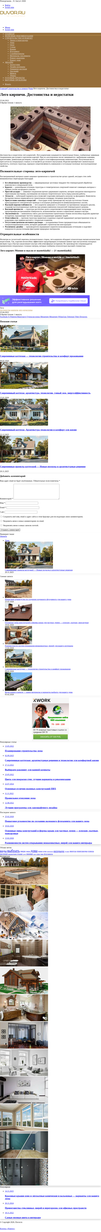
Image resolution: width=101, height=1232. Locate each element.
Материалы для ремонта (20, 56)
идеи (45, 851)
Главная (3, 89)
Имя (2, 503)
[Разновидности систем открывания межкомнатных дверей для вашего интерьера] (18, 644)
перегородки (82, 851)
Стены (12, 47)
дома (34, 851)
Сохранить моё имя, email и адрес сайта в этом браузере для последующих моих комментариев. (43, 517)
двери (22, 851)
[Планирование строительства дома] (24, 938)
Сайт (2, 512)
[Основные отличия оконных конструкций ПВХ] (24, 1130)
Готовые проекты (15, 78)
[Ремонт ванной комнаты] (24, 966)
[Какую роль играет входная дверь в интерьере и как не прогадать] (24, 1185)
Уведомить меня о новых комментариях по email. (23, 521)
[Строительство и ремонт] (12, 23)
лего (21, 310)
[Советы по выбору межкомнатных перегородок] (24, 1048)
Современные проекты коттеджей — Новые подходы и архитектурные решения (42, 466)
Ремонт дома (15, 60)
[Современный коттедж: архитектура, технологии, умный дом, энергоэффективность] (24, 388)
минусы (73, 851)
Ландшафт (14, 71)
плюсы (91, 851)
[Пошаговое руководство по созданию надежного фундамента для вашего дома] (18, 597)
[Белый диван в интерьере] (24, 1103)
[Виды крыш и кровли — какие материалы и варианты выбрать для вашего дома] (18, 690)
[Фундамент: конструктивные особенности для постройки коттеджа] (24, 993)
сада (24, 854)
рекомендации (12, 854)
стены (38, 854)
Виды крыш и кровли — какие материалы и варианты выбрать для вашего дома (39, 692)
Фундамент (14, 51)
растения (4, 854)
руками (20, 854)
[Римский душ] (24, 1020)
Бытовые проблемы (15, 80)
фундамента (48, 854)
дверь (28, 851)
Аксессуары (15, 65)
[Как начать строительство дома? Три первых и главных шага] (24, 911)
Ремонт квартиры (17, 58)
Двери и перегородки (19, 40)
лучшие (67, 851)
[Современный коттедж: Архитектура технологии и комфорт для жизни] (24, 425)
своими (29, 854)
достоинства (5, 310)
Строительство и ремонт (19, 38)
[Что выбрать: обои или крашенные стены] (24, 1157)
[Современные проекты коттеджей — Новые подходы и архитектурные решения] (24, 462)
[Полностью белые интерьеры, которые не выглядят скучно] (24, 1075)
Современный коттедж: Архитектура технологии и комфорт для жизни (38, 429)
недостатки (28, 310)
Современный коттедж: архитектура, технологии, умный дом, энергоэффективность (45, 393)
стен (34, 854)
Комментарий (6, 499)
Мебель (13, 73)
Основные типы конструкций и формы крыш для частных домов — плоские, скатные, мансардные (47, 623)
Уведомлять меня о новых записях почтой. (21, 525)
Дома (12, 43)
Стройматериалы (17, 54)
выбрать (13, 851)
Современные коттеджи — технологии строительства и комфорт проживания (41, 356)
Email (3, 507)
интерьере (59, 851)
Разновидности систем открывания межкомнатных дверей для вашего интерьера (39, 646)
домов (40, 851)
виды (3, 851)
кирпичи (14, 310)
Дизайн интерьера (17, 67)
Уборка (13, 76)
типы (41, 854)
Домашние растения (18, 69)
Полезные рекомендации (19, 36)
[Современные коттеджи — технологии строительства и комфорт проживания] (24, 351)
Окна (12, 45)
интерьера (50, 851)
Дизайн (9, 62)
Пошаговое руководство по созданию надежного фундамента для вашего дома (38, 599)
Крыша (13, 49)
